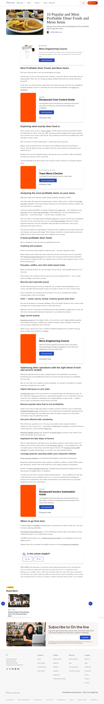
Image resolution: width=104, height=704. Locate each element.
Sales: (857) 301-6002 (12, 663)
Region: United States (14, 693)
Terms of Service (49, 699)
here (81, 643)
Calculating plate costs (27, 393)
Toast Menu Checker (74, 671)
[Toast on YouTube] (18, 669)
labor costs (23, 212)
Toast (29, 525)
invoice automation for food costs (38, 468)
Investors (87, 678)
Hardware (55, 671)
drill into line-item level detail (51, 538)
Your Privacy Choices (38, 699)
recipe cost (35, 396)
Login (83, 3)
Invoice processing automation (29, 458)
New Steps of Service (56, 445)
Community (88, 671)
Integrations (56, 675)
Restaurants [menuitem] (20, 2)
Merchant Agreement (61, 699)
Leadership (88, 667)
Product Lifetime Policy (59, 678)
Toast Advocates (41, 667)
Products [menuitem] (37, 2)
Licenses (87, 682)
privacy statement (52, 643)
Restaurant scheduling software (29, 432)
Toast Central (41, 671)
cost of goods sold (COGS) (41, 212)
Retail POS (56, 663)
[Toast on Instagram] (10, 669)
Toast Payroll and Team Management (31, 532)
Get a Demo (92, 3)
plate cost (55, 219)
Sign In (39, 659)
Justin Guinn (54, 32)
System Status (41, 663)
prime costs (61, 210)
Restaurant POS (57, 659)
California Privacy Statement (23, 699)
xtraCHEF (36, 525)
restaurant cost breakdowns (71, 544)
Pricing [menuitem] (45, 2)
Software (55, 667)
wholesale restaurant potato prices (34, 257)
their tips (57, 426)
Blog (70, 663)
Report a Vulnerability (82, 699)
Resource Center (73, 659)
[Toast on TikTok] (7, 669)
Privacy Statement (10, 699)
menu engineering (60, 221)
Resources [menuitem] (52, 2)
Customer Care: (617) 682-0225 (14, 665)
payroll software (57, 432)
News (86, 663)
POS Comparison (73, 667)
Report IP (72, 699)
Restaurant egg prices (26, 320)
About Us (87, 659)
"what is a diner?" (46, 131)
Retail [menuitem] (28, 2)
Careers (87, 675)
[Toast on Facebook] (13, 669)
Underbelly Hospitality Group (29, 411)
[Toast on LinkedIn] (15, 669)
